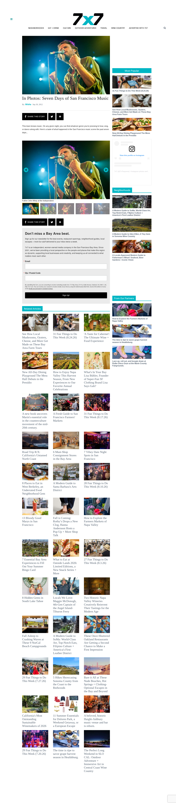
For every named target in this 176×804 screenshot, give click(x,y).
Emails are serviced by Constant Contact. (100, 419)
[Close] (123, 372)
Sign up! (88, 426)
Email (56, 392)
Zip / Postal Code (61, 403)
